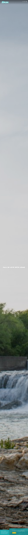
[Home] (5, 2)
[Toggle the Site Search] (24, 1)
